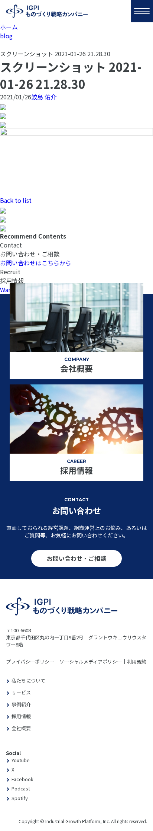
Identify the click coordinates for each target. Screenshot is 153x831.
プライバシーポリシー (30, 661)
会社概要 (21, 728)
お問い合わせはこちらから (35, 262)
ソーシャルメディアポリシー (90, 661)
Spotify (20, 798)
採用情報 (21, 716)
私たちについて (28, 680)
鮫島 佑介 (43, 96)
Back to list (16, 200)
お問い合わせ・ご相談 (76, 558)
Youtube (21, 760)
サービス (21, 692)
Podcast (21, 788)
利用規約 (136, 661)
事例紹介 (21, 704)
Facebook (22, 779)
